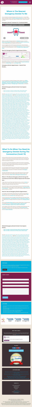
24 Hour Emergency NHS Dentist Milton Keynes (18, 95)
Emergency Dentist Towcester (6, 112)
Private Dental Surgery (17, 252)
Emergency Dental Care (19, 237)
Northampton (16, 81)
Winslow (9, 83)
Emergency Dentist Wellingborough (25, 112)
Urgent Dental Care (13, 253)
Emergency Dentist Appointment (16, 101)
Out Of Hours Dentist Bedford (21, 129)
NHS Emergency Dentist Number (14, 127)
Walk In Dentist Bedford (11, 255)
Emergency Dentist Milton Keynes (20, 106)
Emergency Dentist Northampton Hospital (13, 109)
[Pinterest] (17, 348)
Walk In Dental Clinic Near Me (10, 136)
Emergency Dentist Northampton (16, 108)
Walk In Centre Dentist (24, 134)
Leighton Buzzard (25, 81)
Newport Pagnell (11, 81)
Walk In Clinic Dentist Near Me (22, 135)
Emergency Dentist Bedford (11, 103)
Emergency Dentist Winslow (17, 113)
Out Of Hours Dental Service (25, 128)
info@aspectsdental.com (17, 391)
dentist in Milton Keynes (16, 93)
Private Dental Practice (11, 252)
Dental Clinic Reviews (25, 61)
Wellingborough (14, 83)
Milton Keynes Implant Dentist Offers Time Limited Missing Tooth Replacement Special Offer (15, 312)
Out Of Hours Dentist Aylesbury (12, 129)
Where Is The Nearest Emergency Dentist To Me (16, 12)
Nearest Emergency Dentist (17, 18)
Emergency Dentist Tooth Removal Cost (21, 111)
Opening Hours (14, 2)
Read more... (18, 334)
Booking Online (7, 198)
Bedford (20, 81)
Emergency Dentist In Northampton (11, 242)
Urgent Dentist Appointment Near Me (15, 133)
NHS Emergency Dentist (15, 126)
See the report (7, 340)
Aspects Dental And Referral (9, 93)
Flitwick (15, 82)
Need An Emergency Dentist (19, 248)
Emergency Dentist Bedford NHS (19, 103)
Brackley (3, 83)
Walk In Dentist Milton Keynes (9, 137)
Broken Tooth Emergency (6, 42)
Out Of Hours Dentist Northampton (22, 130)
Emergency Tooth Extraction (24, 42)
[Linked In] (15, 348)
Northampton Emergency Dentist (9, 128)
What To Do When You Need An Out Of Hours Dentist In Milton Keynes (15, 91)
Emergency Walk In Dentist (7, 247)
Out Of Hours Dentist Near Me (12, 130)
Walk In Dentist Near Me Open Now (25, 137)
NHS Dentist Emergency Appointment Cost (22, 125)
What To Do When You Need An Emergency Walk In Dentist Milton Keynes (15, 90)
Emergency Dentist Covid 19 (11, 241)
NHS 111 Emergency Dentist (6, 124)
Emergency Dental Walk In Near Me (22, 100)
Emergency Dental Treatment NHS (12, 100)
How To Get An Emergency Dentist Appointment (17, 121)
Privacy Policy (15, 399)
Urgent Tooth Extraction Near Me (16, 134)
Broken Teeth (12, 174)
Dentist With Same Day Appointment (24, 98)
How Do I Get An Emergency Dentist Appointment (18, 120)
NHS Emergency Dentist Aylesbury (23, 126)
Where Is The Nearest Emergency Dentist (7, 138)
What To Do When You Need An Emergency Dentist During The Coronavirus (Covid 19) (16, 151)
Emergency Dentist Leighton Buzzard (10, 106)
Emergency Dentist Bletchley (12, 240)
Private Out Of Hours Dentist (24, 252)
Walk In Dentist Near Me (16, 137)
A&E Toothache (27, 95)
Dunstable (22, 82)
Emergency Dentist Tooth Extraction (17, 110)
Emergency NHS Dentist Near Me (9, 115)
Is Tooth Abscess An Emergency (25, 122)
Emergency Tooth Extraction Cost (17, 116)
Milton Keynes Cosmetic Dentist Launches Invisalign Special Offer (12, 311)
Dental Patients (7, 97)
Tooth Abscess (4, 253)
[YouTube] (18, 348)
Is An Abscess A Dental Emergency (16, 122)
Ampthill (11, 82)
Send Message (5, 297)
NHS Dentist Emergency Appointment (11, 125)
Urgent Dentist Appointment (6, 133)
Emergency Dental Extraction (11, 99)
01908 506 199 (14, 1)
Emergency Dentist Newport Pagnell (7, 108)
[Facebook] (12, 348)
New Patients (18, 46)
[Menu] (30, 2)
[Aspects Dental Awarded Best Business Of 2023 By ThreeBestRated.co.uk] (16, 358)
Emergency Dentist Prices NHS (8, 110)
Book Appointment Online (23, 2)
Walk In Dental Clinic (18, 254)
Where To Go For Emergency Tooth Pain (19, 138)
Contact (25, 182)
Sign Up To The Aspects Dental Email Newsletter (16, 350)
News (11, 94)
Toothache (18, 41)
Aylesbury (18, 82)
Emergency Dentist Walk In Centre (15, 112)
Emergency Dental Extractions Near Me (21, 99)
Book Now (4, 269)
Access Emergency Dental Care (6, 236)
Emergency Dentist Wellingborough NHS (7, 113)
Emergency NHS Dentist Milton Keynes (19, 114)
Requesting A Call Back (24, 198)
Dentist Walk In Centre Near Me (14, 98)
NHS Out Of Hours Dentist (23, 127)
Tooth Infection (8, 253)
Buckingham (4, 82)
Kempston (25, 82)
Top (30, 405)
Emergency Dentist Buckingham (20, 240)
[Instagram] (19, 348)
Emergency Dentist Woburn (10, 114)
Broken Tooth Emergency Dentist (15, 96)
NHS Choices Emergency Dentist (14, 124)
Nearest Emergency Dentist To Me (24, 123)
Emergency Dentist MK (15, 107)
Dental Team (13, 195)
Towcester (8, 82)
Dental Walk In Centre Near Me (14, 97)
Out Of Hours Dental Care (17, 128)
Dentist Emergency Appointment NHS (24, 97)
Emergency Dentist (22, 93)
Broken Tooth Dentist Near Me (6, 96)
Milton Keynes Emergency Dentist (6, 123)
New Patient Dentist (7, 94)
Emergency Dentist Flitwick (19, 241)
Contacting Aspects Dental (15, 198)
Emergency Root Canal (18, 115)
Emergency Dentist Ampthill (8, 101)
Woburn (6, 83)
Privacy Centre (11, 399)
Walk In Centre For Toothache (13, 135)
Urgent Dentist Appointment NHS (25, 133)
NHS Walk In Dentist (7, 249)
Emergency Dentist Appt (22, 102)
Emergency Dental (4, 99)
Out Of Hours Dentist (5, 129)
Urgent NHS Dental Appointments (6, 134)
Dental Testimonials (9, 209)
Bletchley (6, 81)
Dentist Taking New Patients (6, 98)
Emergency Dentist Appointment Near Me (13, 102)
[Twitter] (14, 348)
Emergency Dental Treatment (9, 238)
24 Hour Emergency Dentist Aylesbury (21, 94)
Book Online (21, 83)
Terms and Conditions (20, 399)
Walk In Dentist (16, 136)
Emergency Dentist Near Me (23, 107)
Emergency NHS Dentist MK (10, 246)
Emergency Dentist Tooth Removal (11, 111)
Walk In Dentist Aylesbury (21, 136)
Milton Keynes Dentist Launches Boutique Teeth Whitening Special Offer (13, 310)
